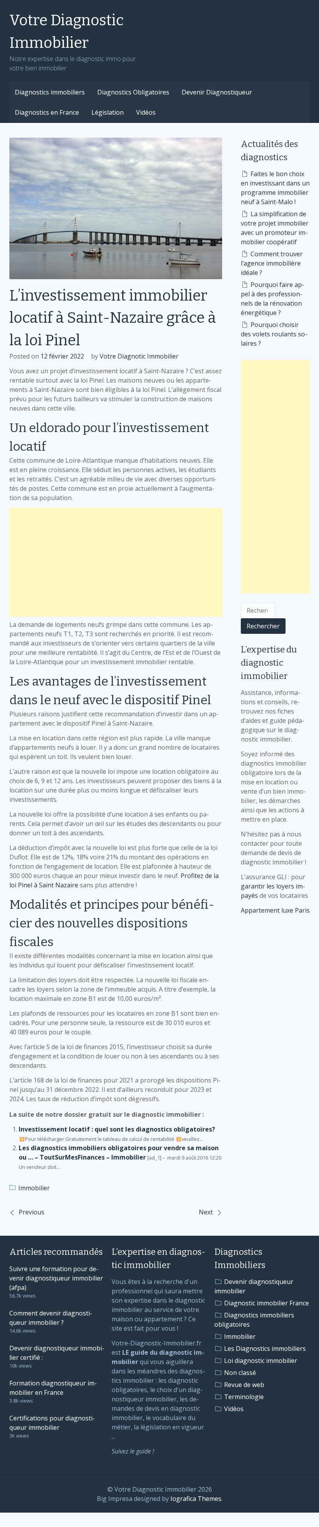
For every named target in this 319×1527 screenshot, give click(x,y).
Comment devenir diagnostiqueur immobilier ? (50, 1318)
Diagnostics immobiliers (50, 92)
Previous (31, 1212)
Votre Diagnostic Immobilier (66, 31)
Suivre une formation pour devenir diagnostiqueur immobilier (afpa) (56, 1278)
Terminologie (244, 1396)
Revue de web (244, 1384)
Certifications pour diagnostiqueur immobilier (52, 1423)
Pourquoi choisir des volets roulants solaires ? (274, 334)
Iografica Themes (195, 1498)
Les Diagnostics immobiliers (265, 1348)
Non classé (240, 1372)
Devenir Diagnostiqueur (217, 92)
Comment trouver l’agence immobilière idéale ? (272, 263)
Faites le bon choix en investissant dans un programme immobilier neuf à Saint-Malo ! (275, 188)
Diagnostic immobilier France (266, 1303)
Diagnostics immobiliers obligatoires (254, 1320)
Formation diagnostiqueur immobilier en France (53, 1388)
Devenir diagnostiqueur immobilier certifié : (56, 1353)
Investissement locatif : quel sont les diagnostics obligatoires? (117, 1129)
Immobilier (34, 1188)
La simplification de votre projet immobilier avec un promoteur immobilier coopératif (274, 228)
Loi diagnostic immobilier (260, 1360)
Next (206, 1212)
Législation (107, 112)
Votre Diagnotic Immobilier (139, 356)
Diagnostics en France (47, 112)
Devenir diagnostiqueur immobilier (253, 1286)
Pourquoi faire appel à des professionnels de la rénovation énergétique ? (272, 298)
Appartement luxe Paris (275, 910)
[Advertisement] (115, 562)
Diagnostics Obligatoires (133, 92)
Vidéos (146, 112)
